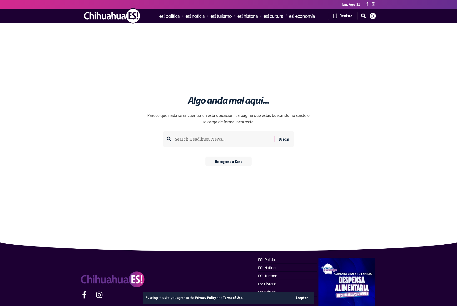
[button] (301, 298)
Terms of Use (232, 298)
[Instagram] (373, 4)
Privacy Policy (205, 298)
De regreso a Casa (228, 161)
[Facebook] (367, 4)
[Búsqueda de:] (222, 139)
